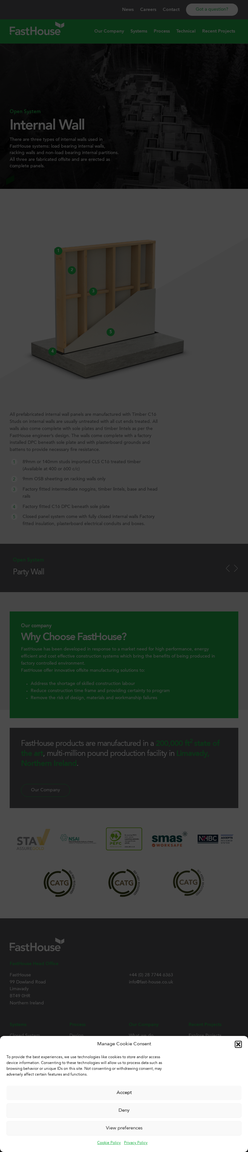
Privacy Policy (136, 1143)
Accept (124, 1092)
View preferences (124, 1128)
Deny (124, 1110)
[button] (238, 1044)
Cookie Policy (109, 1143)
